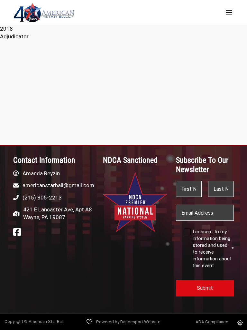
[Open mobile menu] (229, 12)
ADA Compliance (212, 321)
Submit (205, 288)
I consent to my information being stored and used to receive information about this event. (213, 248)
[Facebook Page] (17, 232)
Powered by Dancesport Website (128, 321)
